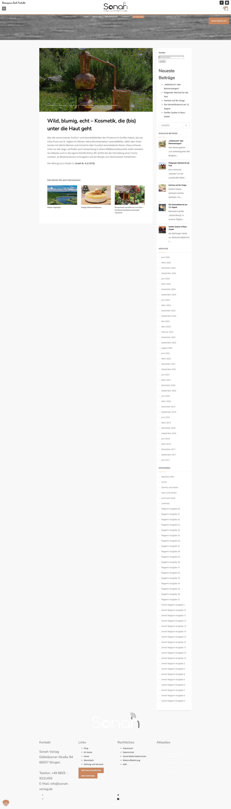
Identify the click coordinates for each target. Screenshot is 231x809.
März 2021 (166, 380)
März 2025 (166, 284)
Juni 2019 (165, 417)
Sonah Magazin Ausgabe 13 (173, 626)
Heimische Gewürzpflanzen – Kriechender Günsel (174, 755)
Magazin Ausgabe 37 (170, 599)
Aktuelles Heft (167, 476)
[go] (186, 125)
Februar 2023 (167, 332)
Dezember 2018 (168, 428)
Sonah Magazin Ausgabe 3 (173, 668)
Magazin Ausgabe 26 (170, 540)
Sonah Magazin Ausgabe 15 (173, 636)
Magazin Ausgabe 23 (170, 524)
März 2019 (166, 422)
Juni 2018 (165, 438)
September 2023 (168, 316)
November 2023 (168, 310)
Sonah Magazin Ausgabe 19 (173, 658)
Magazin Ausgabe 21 (170, 514)
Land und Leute (93, 105)
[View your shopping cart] (226, 8)
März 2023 (166, 326)
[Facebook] (222, 3)
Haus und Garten (169, 492)
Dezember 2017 (168, 449)
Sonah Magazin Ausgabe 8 (173, 695)
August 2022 (166, 348)
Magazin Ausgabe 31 (170, 567)
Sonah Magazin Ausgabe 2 (173, 663)
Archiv (84, 105)
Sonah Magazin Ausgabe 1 (173, 604)
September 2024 (168, 294)
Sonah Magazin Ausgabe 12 (173, 620)
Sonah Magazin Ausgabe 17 (173, 647)
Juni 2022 (165, 353)
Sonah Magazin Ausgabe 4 (109, 105)
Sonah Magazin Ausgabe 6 (173, 684)
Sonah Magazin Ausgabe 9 (173, 700)
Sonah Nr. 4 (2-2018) (85, 163)
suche (162, 61)
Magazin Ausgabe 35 (170, 588)
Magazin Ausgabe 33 (170, 578)
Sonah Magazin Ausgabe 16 (173, 642)
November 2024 (168, 289)
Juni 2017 (165, 460)
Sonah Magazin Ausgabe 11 (173, 615)
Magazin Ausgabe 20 (170, 508)
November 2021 (168, 364)
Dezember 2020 (168, 385)
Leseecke (165, 503)
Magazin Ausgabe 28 (170, 551)
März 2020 (166, 401)
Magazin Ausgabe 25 (170, 535)
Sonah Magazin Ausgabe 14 (173, 631)
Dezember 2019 (168, 406)
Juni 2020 (165, 396)
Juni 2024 (165, 300)
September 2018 (168, 433)
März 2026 (166, 262)
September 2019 (168, 412)
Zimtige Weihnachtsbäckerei (91, 207)
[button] (6, 803)
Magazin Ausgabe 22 (170, 519)
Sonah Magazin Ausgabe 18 (173, 652)
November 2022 (168, 337)
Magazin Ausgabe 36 (170, 594)
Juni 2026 (165, 257)
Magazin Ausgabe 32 (170, 572)
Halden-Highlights (54, 207)
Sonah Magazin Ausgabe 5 (173, 679)
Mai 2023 (165, 321)
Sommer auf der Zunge (174, 100)
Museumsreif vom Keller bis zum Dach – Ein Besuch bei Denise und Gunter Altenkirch (129, 210)
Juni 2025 (165, 278)
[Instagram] (227, 3)
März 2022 (166, 358)
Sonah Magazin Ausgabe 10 (173, 610)
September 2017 (168, 454)
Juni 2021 (165, 374)
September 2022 (168, 342)
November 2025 (168, 268)
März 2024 (166, 305)
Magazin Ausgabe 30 (170, 562)
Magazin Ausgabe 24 (170, 530)
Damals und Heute (169, 487)
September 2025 (168, 273)
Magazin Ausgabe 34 (170, 583)
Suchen (162, 52)
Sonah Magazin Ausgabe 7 (173, 690)
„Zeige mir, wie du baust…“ (173, 771)
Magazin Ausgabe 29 (170, 556)
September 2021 (168, 369)
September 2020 (168, 390)
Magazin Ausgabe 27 (170, 546)
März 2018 (166, 444)
